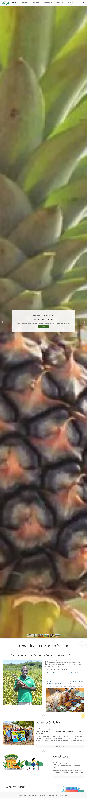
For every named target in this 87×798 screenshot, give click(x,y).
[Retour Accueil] (5, 3)
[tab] (29, 635)
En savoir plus (43, 326)
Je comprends (63, 795)
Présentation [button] (25, 2)
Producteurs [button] (48, 2)
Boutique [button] (72, 2)
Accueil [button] (14, 2)
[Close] (85, 794)
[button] (2, 322)
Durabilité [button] (36, 2)
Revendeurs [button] (59, 2)
